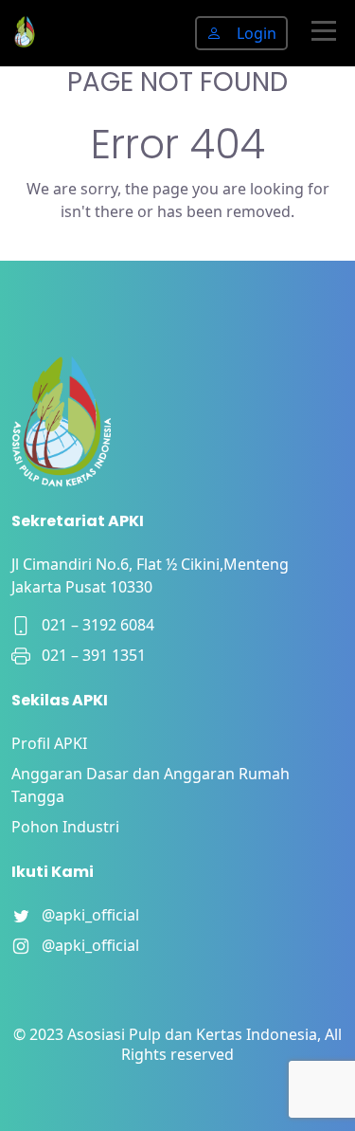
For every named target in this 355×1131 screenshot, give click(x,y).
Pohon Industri (65, 826)
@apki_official (84, 914)
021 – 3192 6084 (92, 624)
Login (256, 33)
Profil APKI (49, 743)
